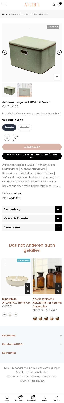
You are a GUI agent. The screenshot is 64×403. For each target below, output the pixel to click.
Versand (21, 113)
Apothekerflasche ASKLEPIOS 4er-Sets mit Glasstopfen (47, 302)
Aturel (17, 193)
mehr (57, 186)
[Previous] (4, 52)
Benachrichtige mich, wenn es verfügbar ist (32, 156)
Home (5, 14)
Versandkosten (39, 372)
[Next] (59, 52)
